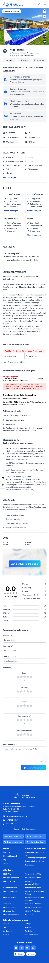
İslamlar (6, 935)
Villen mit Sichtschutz (33, 904)
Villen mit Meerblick (33, 877)
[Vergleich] (3, 485)
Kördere (28, 927)
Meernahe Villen (9, 881)
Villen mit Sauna (9, 907)
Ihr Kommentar (10, 744)
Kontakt (6, 863)
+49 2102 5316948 (13, 820)
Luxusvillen (7, 904)
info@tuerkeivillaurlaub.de (16, 816)
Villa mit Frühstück (32, 911)
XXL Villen (29, 915)
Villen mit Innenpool (11, 915)
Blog (4, 859)
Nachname (8, 646)
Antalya (6, 924)
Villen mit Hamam (10, 891)
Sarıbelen (29, 931)
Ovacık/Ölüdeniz (32, 935)
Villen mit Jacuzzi (9, 897)
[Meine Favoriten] (3, 478)
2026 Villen (7, 874)
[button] (27, 43)
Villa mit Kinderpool (11, 877)
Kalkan (5, 927)
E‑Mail (9, 657)
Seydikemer (7, 931)
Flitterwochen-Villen (33, 874)
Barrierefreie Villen (33, 887)
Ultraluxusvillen (9, 911)
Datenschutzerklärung (34, 861)
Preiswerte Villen (10, 887)
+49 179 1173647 (11, 823)
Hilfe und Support (10, 856)
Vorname (7, 636)
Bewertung (8, 667)
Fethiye (28, 924)
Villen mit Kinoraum (33, 907)
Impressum (29, 865)
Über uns (6, 852)
